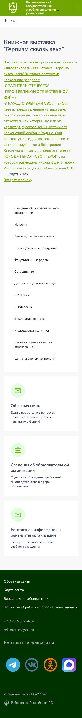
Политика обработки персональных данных (40, 607)
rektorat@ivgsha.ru (19, 630)
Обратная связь (25, 406)
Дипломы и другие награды (35, 283)
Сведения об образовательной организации (36, 210)
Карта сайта (14, 590)
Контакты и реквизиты (29, 643)
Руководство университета (34, 236)
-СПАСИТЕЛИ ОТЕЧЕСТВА (26, 86)
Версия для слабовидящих (26, 598)
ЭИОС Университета (29, 318)
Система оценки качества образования (33, 345)
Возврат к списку (18, 180)
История (20, 224)
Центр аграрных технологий (35, 358)
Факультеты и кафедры (31, 260)
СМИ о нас (22, 295)
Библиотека (23, 307)
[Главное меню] (74, 8)
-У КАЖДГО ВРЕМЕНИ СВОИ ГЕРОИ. (36, 103)
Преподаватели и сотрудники (36, 248)
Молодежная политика (31, 330)
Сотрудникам (24, 271)
